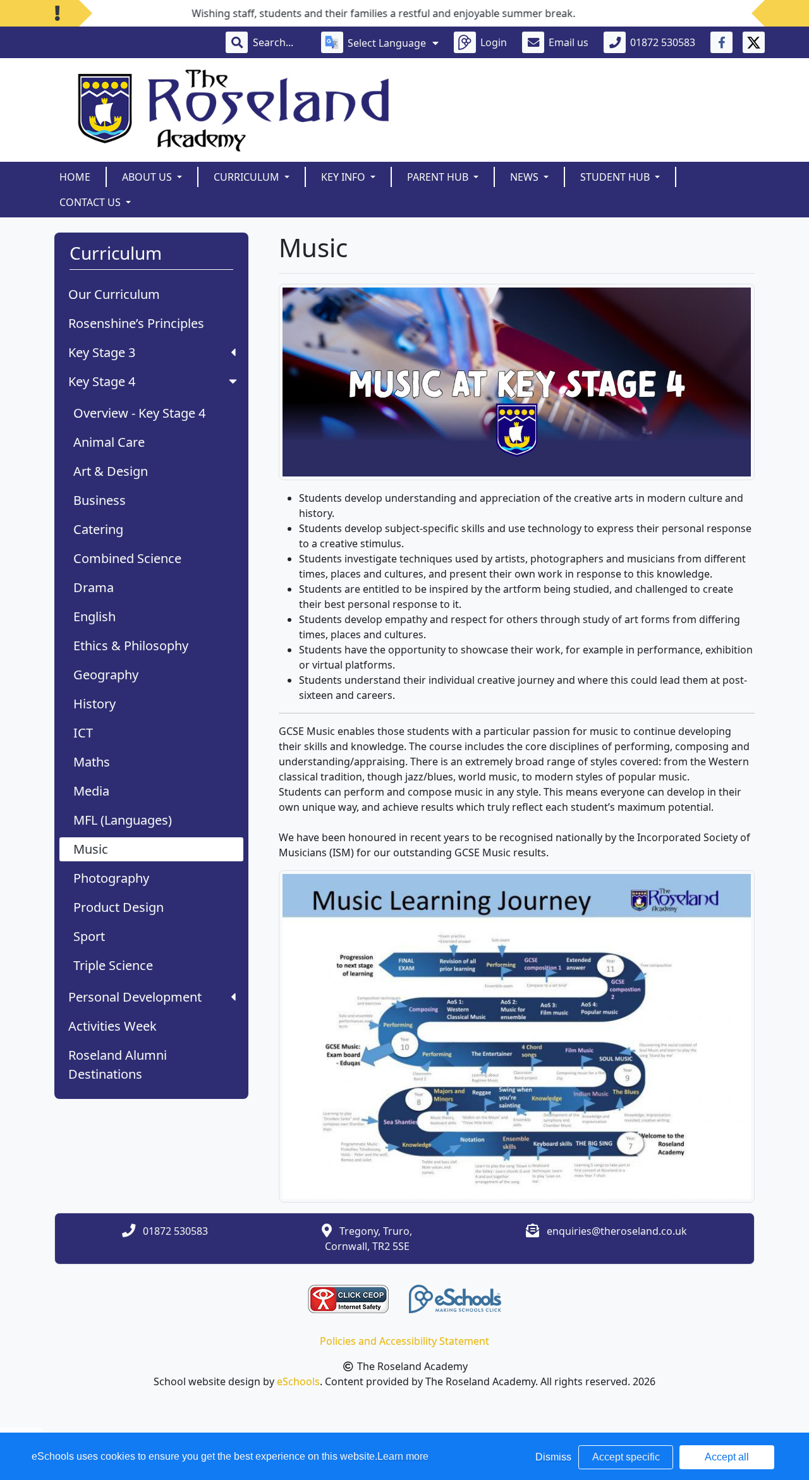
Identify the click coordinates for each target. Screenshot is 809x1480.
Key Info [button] (344, 177)
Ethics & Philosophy (130, 645)
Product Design (118, 907)
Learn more (403, 1456)
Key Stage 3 (101, 352)
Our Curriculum (114, 294)
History (94, 703)
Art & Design (110, 471)
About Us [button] (148, 177)
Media (91, 790)
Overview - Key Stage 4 (139, 413)
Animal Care (109, 442)
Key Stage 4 (101, 381)
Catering (98, 529)
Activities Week (112, 1025)
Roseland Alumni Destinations (117, 1064)
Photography (111, 878)
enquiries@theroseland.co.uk (617, 1231)
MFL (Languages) (122, 819)
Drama (93, 587)
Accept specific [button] (626, 1457)
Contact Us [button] (91, 202)
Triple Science (113, 965)
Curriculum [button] (248, 177)
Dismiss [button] (553, 1457)
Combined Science (127, 558)
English (94, 616)
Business (99, 500)
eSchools (298, 1381)
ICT (83, 732)
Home (74, 177)
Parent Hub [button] (439, 177)
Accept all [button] (727, 1457)
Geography (105, 674)
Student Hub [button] (616, 177)
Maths (91, 761)
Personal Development (135, 996)
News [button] (525, 177)
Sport (89, 936)
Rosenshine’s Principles (136, 323)
